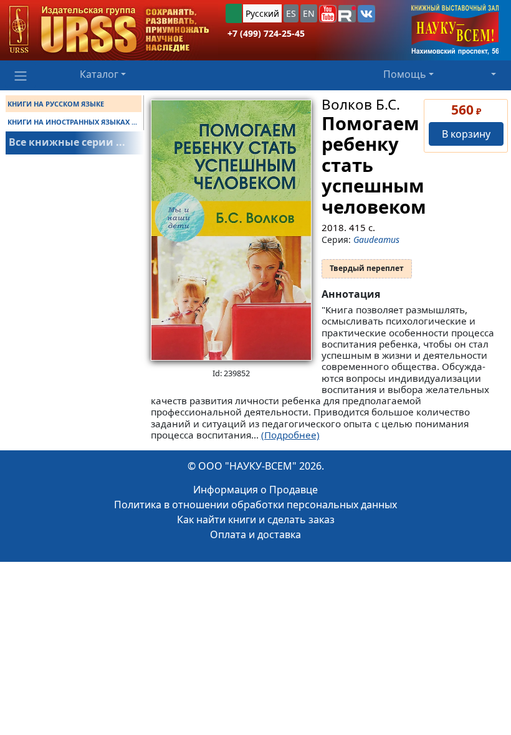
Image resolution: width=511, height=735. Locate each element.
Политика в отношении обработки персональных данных (255, 504)
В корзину (466, 134)
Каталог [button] (99, 74)
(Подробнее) (290, 435)
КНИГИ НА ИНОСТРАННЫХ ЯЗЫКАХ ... (72, 121)
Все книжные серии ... (67, 142)
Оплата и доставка (255, 534)
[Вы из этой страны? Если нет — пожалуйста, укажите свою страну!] (234, 13)
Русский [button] (262, 13)
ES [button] (291, 13)
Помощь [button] (404, 74)
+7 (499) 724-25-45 (266, 33)
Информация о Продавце (255, 489)
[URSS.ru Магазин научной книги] (109, 30)
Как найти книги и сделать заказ (256, 519)
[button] (328, 13)
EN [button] (309, 13)
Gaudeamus (376, 239)
